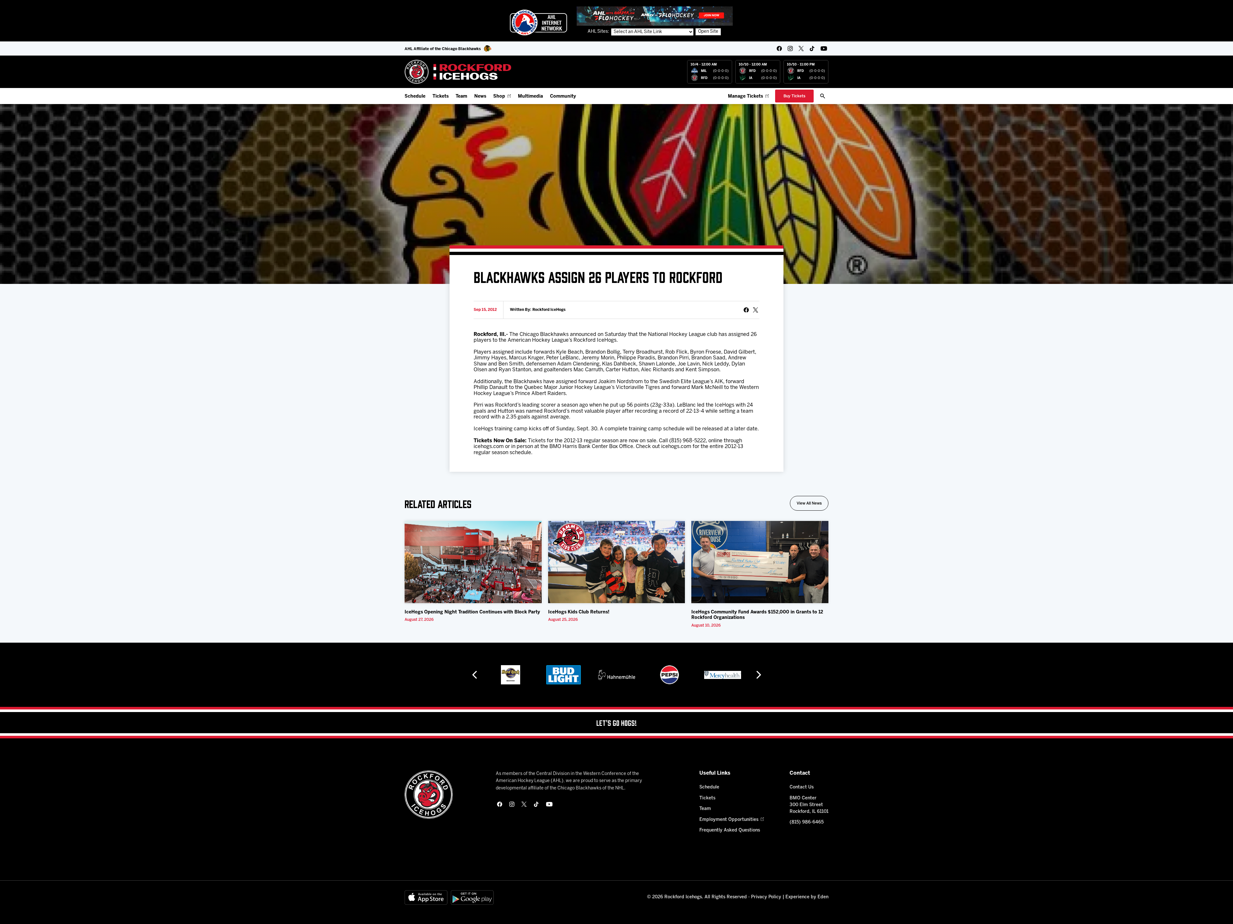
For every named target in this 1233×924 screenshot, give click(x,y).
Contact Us (802, 787)
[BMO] (722, 674)
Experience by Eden (806, 897)
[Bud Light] (510, 674)
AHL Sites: (599, 32)
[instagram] (790, 48)
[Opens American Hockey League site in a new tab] (538, 22)
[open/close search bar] (822, 96)
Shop (499, 96)
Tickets (441, 96)
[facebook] (779, 48)
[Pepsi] (616, 674)
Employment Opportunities (728, 820)
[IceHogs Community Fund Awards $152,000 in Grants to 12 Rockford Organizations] (759, 562)
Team (461, 96)
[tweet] (755, 310)
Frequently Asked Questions (729, 830)
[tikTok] (812, 48)
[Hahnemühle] (563, 674)
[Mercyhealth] (669, 674)
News (480, 96)
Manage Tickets (745, 96)
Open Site (708, 32)
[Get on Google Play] (472, 897)
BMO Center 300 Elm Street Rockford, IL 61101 (809, 805)
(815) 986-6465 (807, 822)
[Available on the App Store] (426, 897)
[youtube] (823, 48)
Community (563, 96)
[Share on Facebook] (746, 310)
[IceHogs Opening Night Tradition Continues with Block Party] (473, 562)
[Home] (458, 72)
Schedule (415, 96)
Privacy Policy (766, 897)
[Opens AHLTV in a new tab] (655, 15)
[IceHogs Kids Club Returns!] (616, 562)
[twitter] (801, 48)
